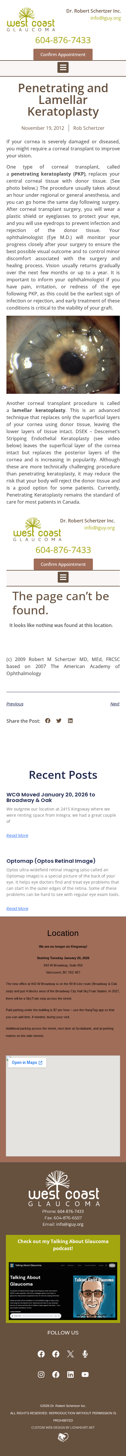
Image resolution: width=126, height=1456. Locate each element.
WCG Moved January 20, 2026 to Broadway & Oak (50, 797)
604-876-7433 (70, 1211)
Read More (17, 835)
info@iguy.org (106, 18)
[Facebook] (41, 1354)
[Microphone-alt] (85, 1354)
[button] (63, 67)
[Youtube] (85, 1374)
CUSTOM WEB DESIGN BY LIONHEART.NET (63, 1427)
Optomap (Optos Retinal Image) (51, 861)
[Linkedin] (70, 1374)
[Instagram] (41, 1374)
